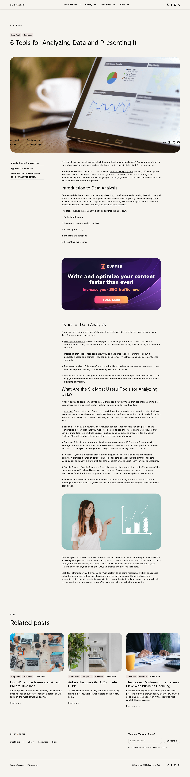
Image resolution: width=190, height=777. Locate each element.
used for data (124, 454)
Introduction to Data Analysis (25, 163)
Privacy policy (161, 747)
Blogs (122, 4)
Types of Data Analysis (22, 168)
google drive (118, 433)
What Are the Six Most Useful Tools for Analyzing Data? (25, 175)
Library (88, 4)
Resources (106, 4)
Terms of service (17, 765)
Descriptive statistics (74, 341)
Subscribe (172, 740)
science (94, 204)
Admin (13, 144)
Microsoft (68, 411)
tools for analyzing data (121, 171)
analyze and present (118, 566)
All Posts (17, 25)
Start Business (70, 4)
